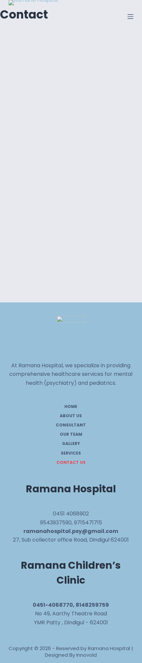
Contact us (71, 462)
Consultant (71, 425)
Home (70, 406)
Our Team (71, 434)
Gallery (71, 443)
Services (71, 453)
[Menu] (130, 17)
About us (71, 416)
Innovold (86, 654)
